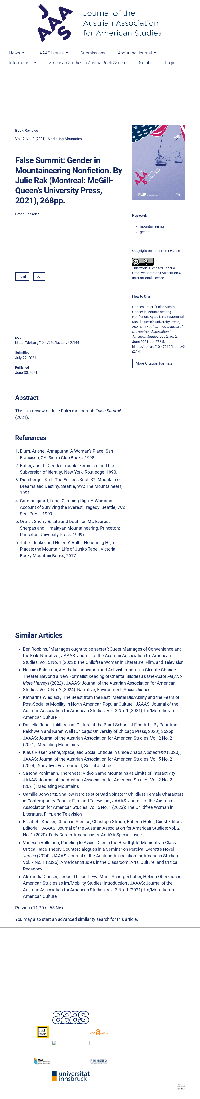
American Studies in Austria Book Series (87, 62)
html (22, 276)
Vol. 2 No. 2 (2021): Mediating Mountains (48, 139)
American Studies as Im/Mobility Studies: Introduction (75, 883)
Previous (23, 907)
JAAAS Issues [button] (51, 52)
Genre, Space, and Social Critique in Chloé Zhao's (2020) (114, 752)
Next (60, 907)
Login (170, 62)
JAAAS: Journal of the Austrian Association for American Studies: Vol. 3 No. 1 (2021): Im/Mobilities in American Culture (100, 710)
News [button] (15, 52)
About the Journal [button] (135, 52)
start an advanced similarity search (76, 919)
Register (145, 62)
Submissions (92, 52)
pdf (39, 276)
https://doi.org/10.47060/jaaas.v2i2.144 (47, 342)
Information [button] (21, 62)
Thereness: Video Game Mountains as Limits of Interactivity (118, 773)
